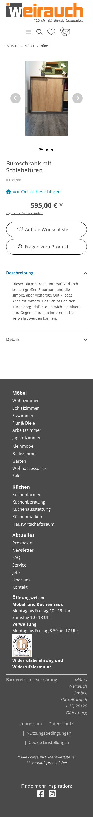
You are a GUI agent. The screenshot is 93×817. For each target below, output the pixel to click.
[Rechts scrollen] (77, 98)
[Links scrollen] (15, 98)
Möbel (30, 46)
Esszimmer (23, 415)
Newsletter (23, 550)
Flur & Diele (23, 423)
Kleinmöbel (23, 446)
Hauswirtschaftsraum (33, 524)
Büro (44, 46)
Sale (16, 476)
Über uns (21, 580)
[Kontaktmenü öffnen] (64, 31)
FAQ (16, 557)
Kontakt (20, 587)
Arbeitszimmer (26, 430)
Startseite (11, 46)
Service (19, 565)
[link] (44, 12)
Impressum (31, 723)
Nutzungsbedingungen (49, 733)
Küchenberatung (28, 502)
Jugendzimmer (26, 438)
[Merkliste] (51, 30)
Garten (19, 461)
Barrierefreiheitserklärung (31, 680)
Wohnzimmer (25, 400)
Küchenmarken (27, 516)
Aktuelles (23, 535)
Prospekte (22, 543)
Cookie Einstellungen (49, 742)
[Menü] (28, 32)
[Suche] (39, 31)
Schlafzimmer (25, 408)
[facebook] (40, 793)
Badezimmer (24, 453)
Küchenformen (27, 494)
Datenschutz (61, 723)
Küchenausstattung (31, 509)
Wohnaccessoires (29, 468)
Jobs (16, 572)
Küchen (21, 487)
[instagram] (52, 793)
